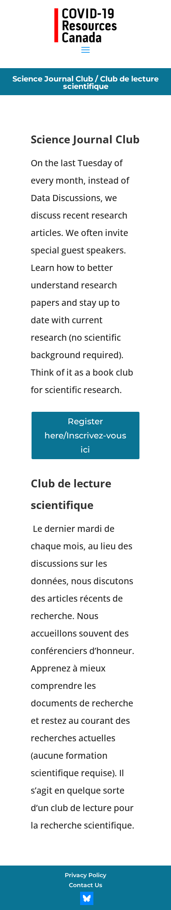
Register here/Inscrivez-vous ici (85, 435)
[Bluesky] (86, 898)
